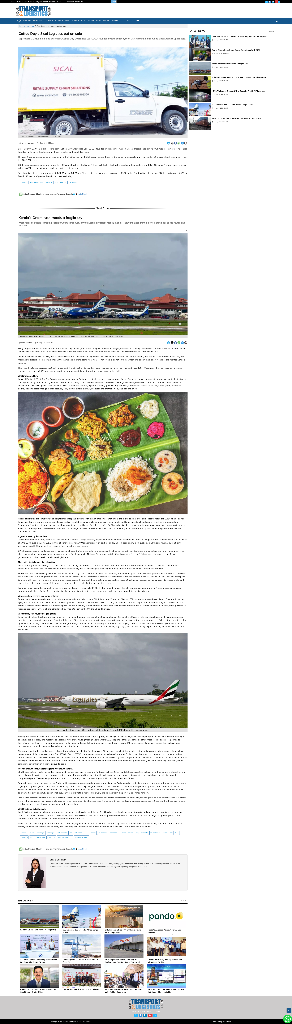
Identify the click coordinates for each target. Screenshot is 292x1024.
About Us (14, 2)
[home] (19, 21)
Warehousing (94, 21)
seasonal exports (81, 837)
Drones (114, 21)
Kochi (93, 833)
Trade (106, 21)
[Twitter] (172, 143)
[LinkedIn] (168, 143)
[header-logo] (33, 11)
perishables (114, 833)
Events (45, 2)
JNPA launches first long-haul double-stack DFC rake (236, 118)
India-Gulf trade (75, 833)
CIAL (86, 833)
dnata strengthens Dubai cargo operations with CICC (236, 50)
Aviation (27, 21)
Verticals (132, 21)
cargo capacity (142, 833)
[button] (103, 45)
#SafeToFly (79, 2)
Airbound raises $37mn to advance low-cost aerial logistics (239, 77)
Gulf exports (62, 833)
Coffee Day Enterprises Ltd (41, 182)
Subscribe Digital (35, 2)
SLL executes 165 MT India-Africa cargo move (232, 105)
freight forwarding (37, 837)
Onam (31, 833)
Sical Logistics (60, 182)
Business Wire (55, 2)
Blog (122, 21)
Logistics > (30, 26)
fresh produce (127, 833)
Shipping (37, 21)
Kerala (23, 833)
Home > (22, 26)
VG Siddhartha (74, 182)
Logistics (48, 21)
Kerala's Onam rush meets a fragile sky (50, 218)
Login (114, 1)
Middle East (167, 833)
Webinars (23, 2)
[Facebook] (175, 143)
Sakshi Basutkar (57, 860)
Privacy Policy (137, 1011)
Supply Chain (79, 21)
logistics (24, 182)
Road (67, 21)
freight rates (155, 833)
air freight (50, 833)
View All (184, 901)
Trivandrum (102, 833)
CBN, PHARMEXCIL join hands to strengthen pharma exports (239, 36)
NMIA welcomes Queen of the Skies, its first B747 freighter (238, 91)
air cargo (40, 833)
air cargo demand (65, 837)
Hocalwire (227, 1022)
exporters (51, 837)
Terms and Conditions (151, 1011)
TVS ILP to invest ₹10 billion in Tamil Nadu (81, 989)
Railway (59, 21)
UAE (177, 833)
